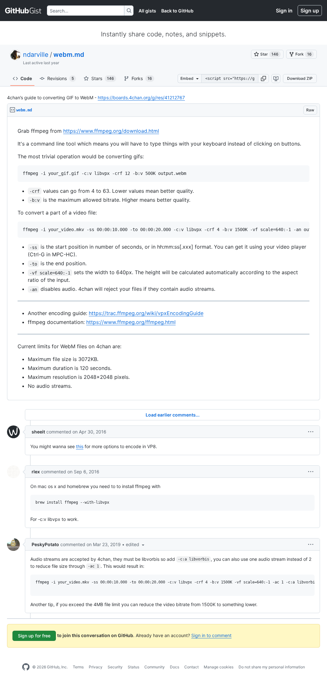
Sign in (284, 10)
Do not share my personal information (272, 667)
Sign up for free (34, 635)
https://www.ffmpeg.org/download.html (111, 131)
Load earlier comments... (173, 414)
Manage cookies (218, 667)
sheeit (38, 431)
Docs (174, 667)
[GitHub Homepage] (26, 667)
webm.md (68, 54)
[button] (263, 78)
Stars (102, 78)
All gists (147, 10)
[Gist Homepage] (23, 10)
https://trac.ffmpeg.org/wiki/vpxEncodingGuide (146, 313)
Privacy (96, 667)
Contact (191, 667)
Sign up (309, 10)
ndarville (36, 54)
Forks (142, 78)
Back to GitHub (177, 10)
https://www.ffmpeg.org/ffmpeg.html (131, 322)
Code (26, 78)
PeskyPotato (45, 544)
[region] (163, 258)
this (79, 446)
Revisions (60, 78)
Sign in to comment (211, 635)
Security (115, 667)
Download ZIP (300, 78)
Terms (78, 667)
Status (133, 667)
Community (154, 667)
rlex (36, 471)
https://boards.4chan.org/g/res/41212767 (141, 97)
